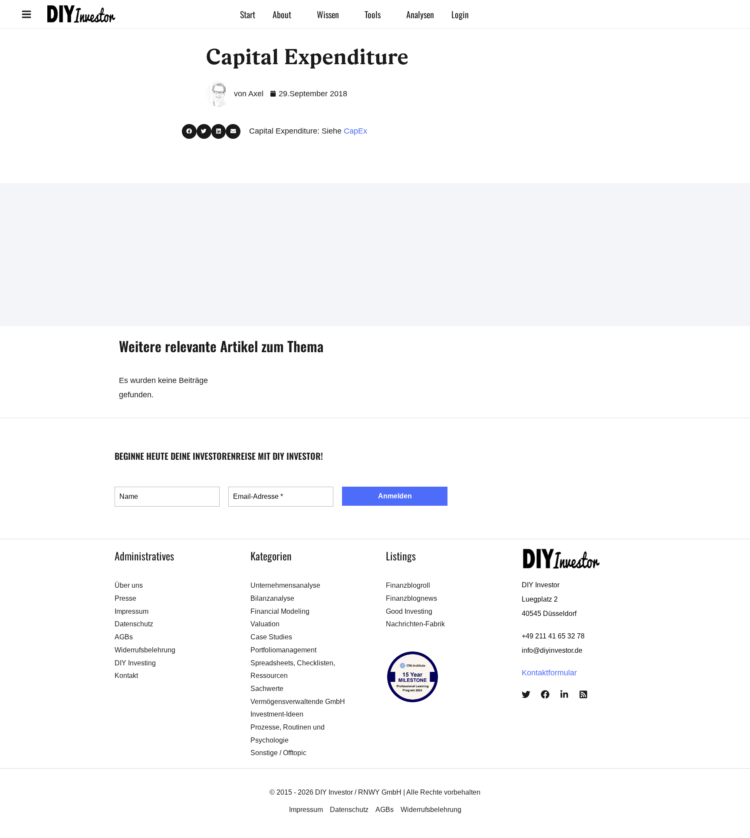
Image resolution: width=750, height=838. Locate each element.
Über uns (129, 585)
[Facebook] (545, 694)
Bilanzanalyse (272, 598)
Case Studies (271, 637)
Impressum (131, 611)
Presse (125, 598)
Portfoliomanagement (283, 650)
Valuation (265, 624)
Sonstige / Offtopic (278, 752)
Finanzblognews (411, 598)
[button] (295, 14)
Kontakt (126, 675)
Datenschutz (134, 624)
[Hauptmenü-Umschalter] (26, 14)
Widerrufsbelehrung (145, 650)
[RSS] (583, 694)
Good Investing (409, 611)
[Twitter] (526, 694)
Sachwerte (266, 688)
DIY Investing (135, 663)
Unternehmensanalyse (285, 585)
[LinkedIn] (564, 694)
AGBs (124, 637)
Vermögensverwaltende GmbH (297, 701)
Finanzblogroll (408, 585)
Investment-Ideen (276, 714)
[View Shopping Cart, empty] (510, 14)
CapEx (355, 131)
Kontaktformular (549, 672)
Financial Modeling (279, 611)
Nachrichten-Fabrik (415, 624)
